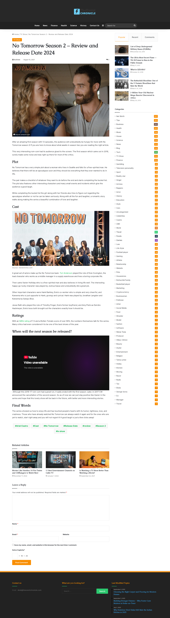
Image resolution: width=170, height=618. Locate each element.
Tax (117, 384)
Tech (118, 152)
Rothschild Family (123, 280)
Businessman (121, 296)
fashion (119, 324)
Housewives (121, 276)
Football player (122, 252)
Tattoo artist (121, 360)
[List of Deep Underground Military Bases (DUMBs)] (122, 50)
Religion (119, 356)
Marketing (120, 288)
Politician (120, 300)
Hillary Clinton (121, 340)
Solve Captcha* (18, 550)
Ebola (118, 388)
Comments (149, 37)
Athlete (119, 260)
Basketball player (123, 284)
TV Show (23, 34)
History (83, 25)
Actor (118, 192)
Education (120, 200)
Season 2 (101, 426)
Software (120, 328)
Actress (119, 184)
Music (118, 132)
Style (118, 204)
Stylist (118, 348)
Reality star (120, 176)
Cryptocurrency (122, 292)
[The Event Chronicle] (84, 12)
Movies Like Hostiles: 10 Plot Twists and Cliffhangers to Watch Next (27, 471)
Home (37, 25)
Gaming (119, 256)
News (45, 25)
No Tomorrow (51, 426)
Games (119, 240)
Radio (118, 380)
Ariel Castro (22, 426)
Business (119, 124)
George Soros (121, 392)
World (118, 228)
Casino (119, 220)
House (118, 136)
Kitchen (119, 368)
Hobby (119, 364)
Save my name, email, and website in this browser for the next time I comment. (45, 545)
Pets (118, 272)
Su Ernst (17, 60)
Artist (118, 304)
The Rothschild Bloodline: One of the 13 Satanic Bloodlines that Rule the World (144, 83)
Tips (118, 120)
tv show (61, 431)
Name (15, 524)
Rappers (119, 188)
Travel (118, 232)
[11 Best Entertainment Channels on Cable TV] (61, 459)
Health (64, 25)
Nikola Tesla (121, 332)
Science (73, 25)
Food (118, 312)
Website (66, 534)
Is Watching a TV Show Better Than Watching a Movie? (93, 471)
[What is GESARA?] (122, 73)
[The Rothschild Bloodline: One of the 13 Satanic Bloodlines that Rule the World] (122, 84)
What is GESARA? (137, 69)
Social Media (121, 308)
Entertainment (122, 352)
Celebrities (120, 216)
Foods (118, 236)
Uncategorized (122, 212)
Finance (54, 25)
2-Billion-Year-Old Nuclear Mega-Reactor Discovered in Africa (142, 95)
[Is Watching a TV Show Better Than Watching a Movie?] (94, 459)
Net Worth (120, 116)
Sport (118, 172)
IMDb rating (24, 321)
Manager (119, 400)
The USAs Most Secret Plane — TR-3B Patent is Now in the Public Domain (143, 60)
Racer (118, 376)
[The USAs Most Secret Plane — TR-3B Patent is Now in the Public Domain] (122, 61)
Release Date (71, 426)
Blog (118, 148)
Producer (120, 336)
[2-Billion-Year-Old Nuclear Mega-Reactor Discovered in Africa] (122, 96)
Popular (121, 37)
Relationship (121, 264)
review (87, 426)
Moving (119, 372)
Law (118, 244)
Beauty (119, 344)
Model (118, 320)
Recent (135, 37)
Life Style (120, 248)
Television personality (125, 168)
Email (15, 534)
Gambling (120, 164)
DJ (117, 396)
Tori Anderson (66, 273)
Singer (118, 180)
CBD (118, 224)
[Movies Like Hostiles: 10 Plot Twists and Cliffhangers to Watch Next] (27, 459)
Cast (36, 426)
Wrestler (119, 316)
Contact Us (94, 25)
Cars (118, 208)
